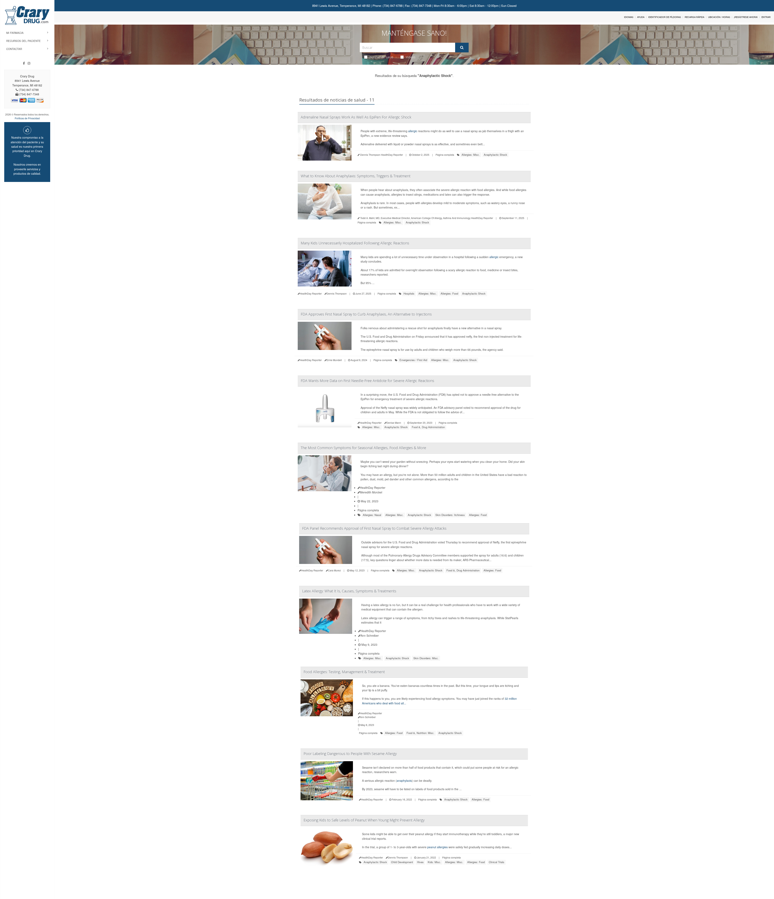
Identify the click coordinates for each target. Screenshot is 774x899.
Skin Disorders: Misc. (426, 658)
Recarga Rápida (694, 17)
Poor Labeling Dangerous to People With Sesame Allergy (350, 753)
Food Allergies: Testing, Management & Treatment (344, 671)
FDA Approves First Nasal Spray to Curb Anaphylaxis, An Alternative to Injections (366, 314)
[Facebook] (24, 63)
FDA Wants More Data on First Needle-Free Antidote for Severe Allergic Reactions (367, 380)
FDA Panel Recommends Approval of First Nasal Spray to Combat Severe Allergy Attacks (374, 528)
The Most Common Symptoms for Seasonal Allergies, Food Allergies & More (363, 447)
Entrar (766, 17)
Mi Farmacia (15, 33)
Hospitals (409, 293)
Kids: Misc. (434, 862)
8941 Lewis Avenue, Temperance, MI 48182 (341, 5)
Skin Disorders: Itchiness (450, 515)
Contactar (14, 49)
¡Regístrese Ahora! (746, 17)
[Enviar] (462, 47)
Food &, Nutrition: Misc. (420, 733)
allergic (412, 131)
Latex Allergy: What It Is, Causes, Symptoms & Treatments (349, 591)
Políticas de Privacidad (27, 118)
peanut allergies (437, 847)
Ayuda (640, 17)
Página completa (445, 154)
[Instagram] (29, 63)
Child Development (402, 862)
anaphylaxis (404, 781)
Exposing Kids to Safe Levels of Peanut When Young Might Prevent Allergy (364, 820)
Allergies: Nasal (372, 515)
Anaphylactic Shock (495, 155)
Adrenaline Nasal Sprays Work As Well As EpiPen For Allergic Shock (356, 117)
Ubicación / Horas (719, 17)
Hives (420, 862)
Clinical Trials (496, 862)
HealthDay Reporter (372, 488)
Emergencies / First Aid (413, 360)
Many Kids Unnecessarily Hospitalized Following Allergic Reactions (355, 243)
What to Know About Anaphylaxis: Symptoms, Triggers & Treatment (355, 175)
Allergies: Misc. (471, 155)
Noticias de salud (381, 57)
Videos (410, 57)
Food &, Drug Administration (428, 427)
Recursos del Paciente (23, 41)
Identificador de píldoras (664, 17)
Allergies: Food (449, 293)
